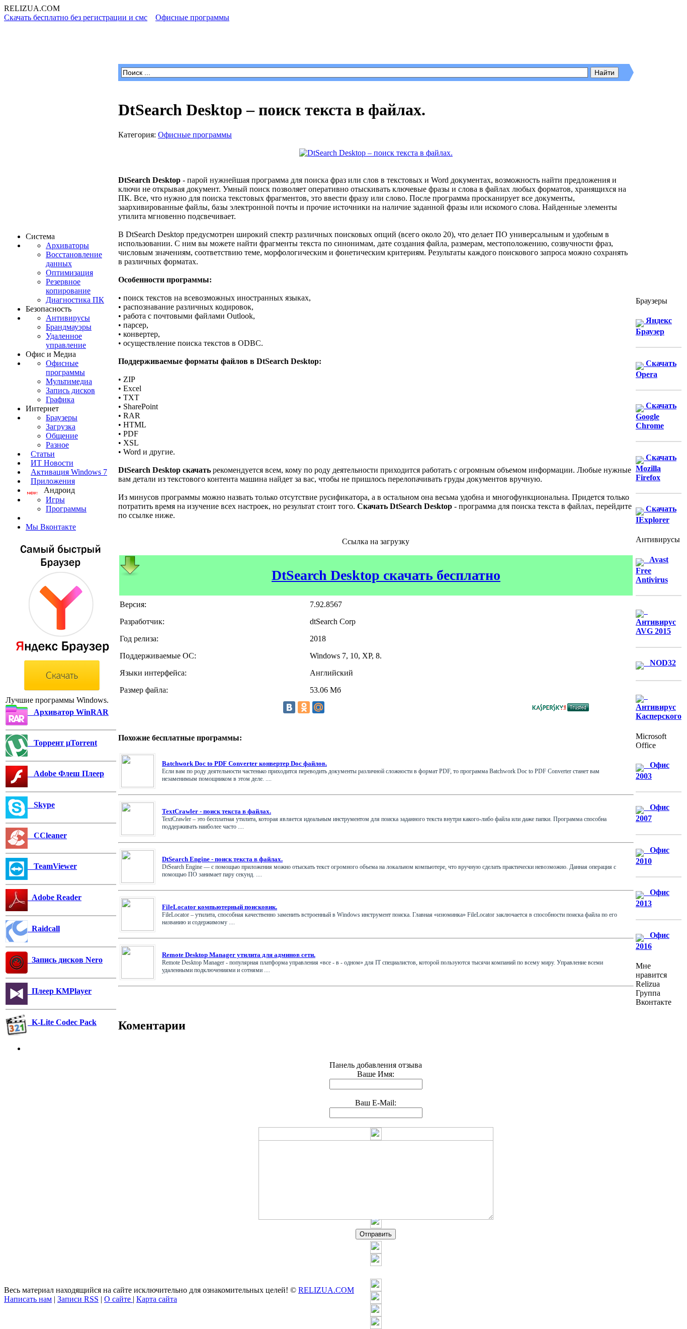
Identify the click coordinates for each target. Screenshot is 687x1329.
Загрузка (60, 426)
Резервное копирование (68, 286)
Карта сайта (156, 1299)
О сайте (118, 1299)
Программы (66, 508)
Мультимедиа (69, 381)
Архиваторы (67, 245)
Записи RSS (78, 1299)
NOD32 (660, 662)
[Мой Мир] (318, 707)
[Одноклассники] (304, 707)
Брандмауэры (69, 327)
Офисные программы (65, 368)
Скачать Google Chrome (656, 415)
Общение (62, 435)
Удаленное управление (66, 340)
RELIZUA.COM (326, 1290)
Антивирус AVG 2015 (656, 621)
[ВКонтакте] (289, 707)
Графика (60, 399)
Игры (55, 499)
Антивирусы (68, 318)
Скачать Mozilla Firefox (656, 467)
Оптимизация (69, 272)
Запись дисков (70, 390)
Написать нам (28, 1299)
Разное (57, 444)
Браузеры (61, 417)
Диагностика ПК (75, 300)
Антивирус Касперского (658, 706)
